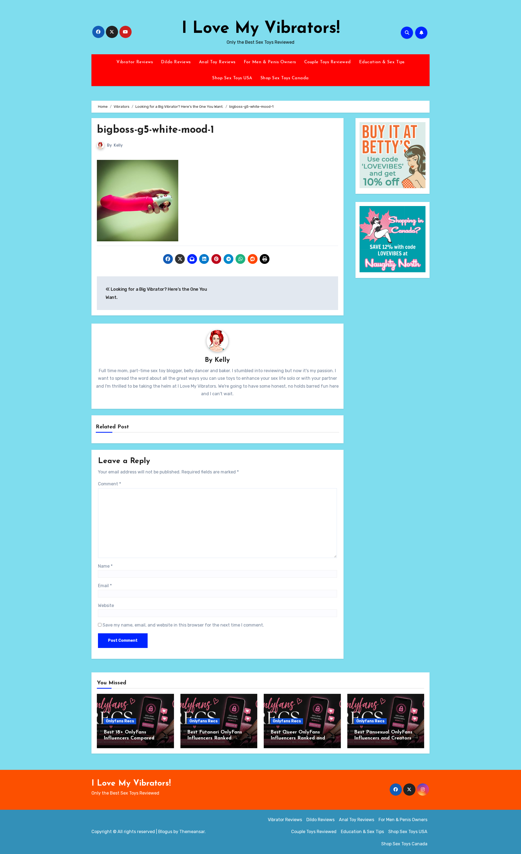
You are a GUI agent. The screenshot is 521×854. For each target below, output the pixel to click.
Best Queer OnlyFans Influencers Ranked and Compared (298, 738)
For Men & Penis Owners (270, 62)
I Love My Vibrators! (261, 29)
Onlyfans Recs (120, 721)
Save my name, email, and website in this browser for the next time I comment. (183, 625)
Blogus (165, 831)
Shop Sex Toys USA (232, 78)
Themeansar (192, 831)
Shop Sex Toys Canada (284, 78)
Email (105, 585)
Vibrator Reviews (134, 62)
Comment (109, 483)
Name (105, 566)
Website (106, 605)
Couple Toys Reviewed (327, 62)
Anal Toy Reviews (217, 62)
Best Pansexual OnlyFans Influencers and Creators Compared (383, 738)
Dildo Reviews (176, 62)
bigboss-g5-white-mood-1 (155, 130)
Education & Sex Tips (382, 62)
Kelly (118, 145)
